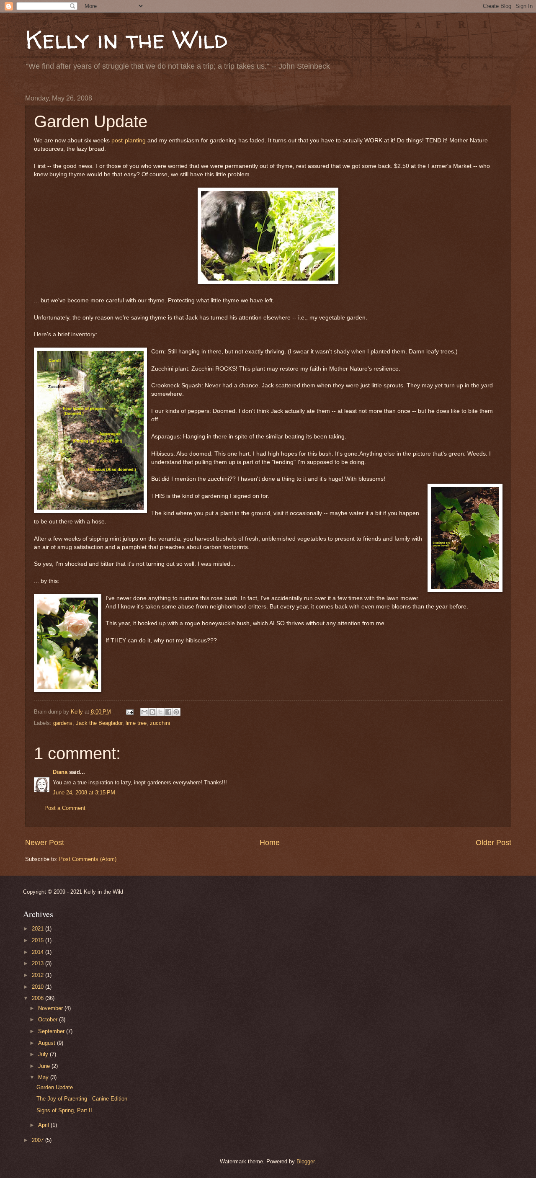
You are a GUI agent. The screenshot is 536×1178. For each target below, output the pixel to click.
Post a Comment (64, 808)
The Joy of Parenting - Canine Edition (81, 1099)
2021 (38, 928)
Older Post (493, 842)
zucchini (160, 723)
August (47, 1043)
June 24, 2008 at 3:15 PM (84, 792)
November (51, 1008)
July (44, 1054)
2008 (38, 998)
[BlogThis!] (152, 712)
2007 (38, 1140)
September (52, 1031)
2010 (38, 987)
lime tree (136, 723)
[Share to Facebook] (168, 712)
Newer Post (44, 842)
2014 (38, 952)
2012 (38, 975)
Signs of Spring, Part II (64, 1110)
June (45, 1066)
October (48, 1019)
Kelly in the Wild (126, 39)
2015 (38, 940)
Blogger (305, 1161)
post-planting (128, 140)
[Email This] (144, 712)
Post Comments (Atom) (87, 859)
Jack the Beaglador (99, 723)
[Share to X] (160, 712)
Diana (60, 772)
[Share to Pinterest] (176, 712)
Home (270, 842)
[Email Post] (129, 712)
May (44, 1077)
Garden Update (54, 1087)
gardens (62, 723)
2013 (38, 963)
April (44, 1125)
